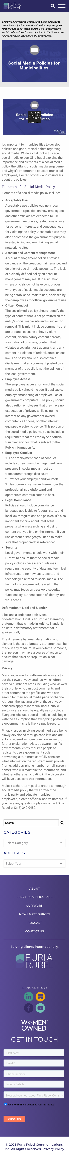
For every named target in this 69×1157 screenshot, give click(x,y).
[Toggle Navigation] (61, 6)
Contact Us (34, 931)
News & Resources (34, 914)
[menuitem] (34, 888)
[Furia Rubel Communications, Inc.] (12, 6)
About (34, 888)
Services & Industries (34, 897)
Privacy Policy (53, 1149)
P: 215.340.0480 (34, 988)
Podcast (34, 922)
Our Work (34, 905)
